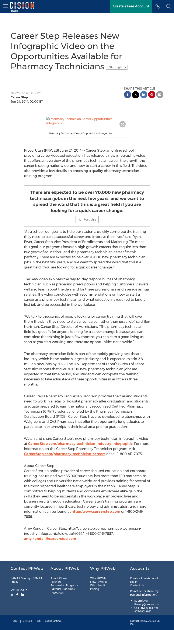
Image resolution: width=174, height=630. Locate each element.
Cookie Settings (53, 621)
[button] (168, 6)
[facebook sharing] (127, 95)
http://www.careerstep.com (96, 512)
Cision (152, 621)
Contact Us (18, 589)
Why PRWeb (98, 578)
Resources (57, 592)
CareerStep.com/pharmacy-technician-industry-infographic (80, 444)
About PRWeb (59, 578)
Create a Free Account (144, 578)
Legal (15, 621)
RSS (38, 621)
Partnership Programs (65, 585)
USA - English (116, 67)
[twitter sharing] (135, 95)
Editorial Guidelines (63, 589)
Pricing (94, 589)
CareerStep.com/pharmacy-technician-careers (64, 454)
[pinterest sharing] (151, 95)
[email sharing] (159, 95)
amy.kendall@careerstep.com (50, 539)
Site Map (27, 621)
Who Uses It (97, 585)
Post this (89, 219)
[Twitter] (13, 594)
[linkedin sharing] (143, 95)
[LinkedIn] (22, 594)
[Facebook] (17, 594)
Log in (134, 581)
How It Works (98, 581)
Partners (56, 581)
